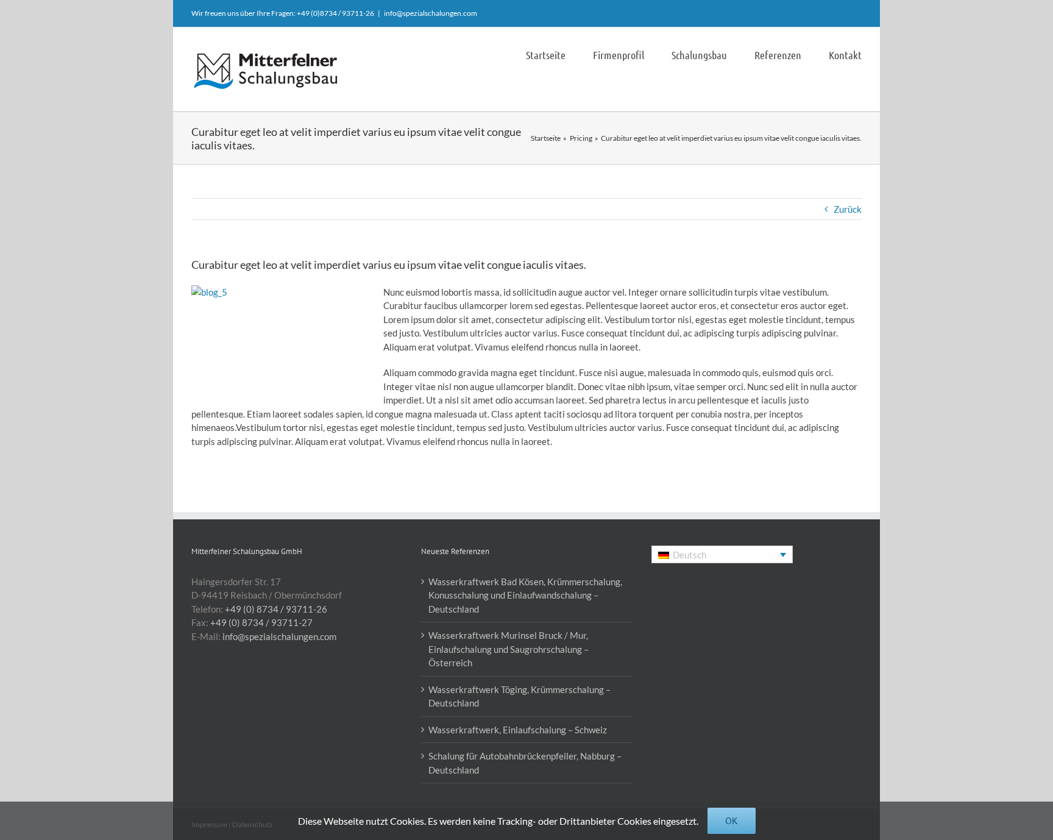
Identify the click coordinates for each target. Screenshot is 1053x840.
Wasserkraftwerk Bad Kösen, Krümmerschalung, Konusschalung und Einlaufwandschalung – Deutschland (525, 595)
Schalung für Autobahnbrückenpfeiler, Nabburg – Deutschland (525, 762)
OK (731, 820)
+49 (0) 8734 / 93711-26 (276, 608)
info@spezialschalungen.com (430, 13)
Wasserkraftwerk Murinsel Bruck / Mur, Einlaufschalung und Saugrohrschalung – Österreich (508, 649)
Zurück (848, 209)
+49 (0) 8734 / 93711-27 (261, 622)
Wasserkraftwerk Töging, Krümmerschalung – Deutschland (519, 696)
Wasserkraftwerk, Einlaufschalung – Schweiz (517, 729)
